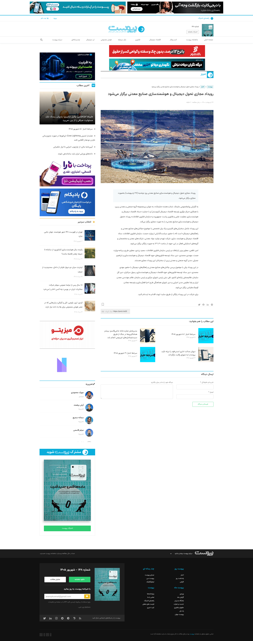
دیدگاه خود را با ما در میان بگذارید (162, 382)
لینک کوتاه (109, 311)
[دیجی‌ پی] (175, 7)
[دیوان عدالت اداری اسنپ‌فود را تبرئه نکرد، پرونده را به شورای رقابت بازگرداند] (205, 361)
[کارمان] (67, 364)
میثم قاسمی (78, 430)
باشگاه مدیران (179, 600)
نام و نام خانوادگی (207, 382)
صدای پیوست (149, 575)
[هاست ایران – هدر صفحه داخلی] (157, 64)
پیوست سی (150, 578)
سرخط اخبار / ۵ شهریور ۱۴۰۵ (183, 334)
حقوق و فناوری (179, 607)
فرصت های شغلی (148, 604)
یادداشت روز (180, 578)
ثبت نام (44, 18)
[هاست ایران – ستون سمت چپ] (67, 66)
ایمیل (211, 392)
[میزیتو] (67, 335)
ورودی (182, 594)
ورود (55, 18)
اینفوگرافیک (150, 582)
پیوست (210, 87)
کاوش (182, 582)
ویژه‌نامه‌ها (150, 594)
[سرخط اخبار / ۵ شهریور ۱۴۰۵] (205, 343)
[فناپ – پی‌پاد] (67, 202)
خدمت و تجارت (179, 604)
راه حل (181, 611)
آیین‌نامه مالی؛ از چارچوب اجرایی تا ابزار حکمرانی (73, 147)
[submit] (87, 596)
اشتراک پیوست (67, 528)
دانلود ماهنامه (79, 579)
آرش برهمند (79, 405)
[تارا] (67, 172)
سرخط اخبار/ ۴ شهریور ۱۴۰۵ (125, 353)
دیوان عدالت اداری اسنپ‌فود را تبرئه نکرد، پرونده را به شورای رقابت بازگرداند (178, 353)
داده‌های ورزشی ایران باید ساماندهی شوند (75, 154)
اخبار (203, 74)
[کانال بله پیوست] (78, 7)
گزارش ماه (180, 597)
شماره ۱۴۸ (195, 26)
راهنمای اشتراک (203, 18)
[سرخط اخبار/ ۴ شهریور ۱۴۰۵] (147, 361)
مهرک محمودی (77, 392)
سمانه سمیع (78, 417)
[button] (41, 40)
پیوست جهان (179, 614)
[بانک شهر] (157, 51)
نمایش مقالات (55, 579)
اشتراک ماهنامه (193, 32)
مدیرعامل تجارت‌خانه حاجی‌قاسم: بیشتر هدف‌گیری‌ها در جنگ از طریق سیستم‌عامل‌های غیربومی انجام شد (120, 334)
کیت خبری (150, 607)
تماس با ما (150, 597)
